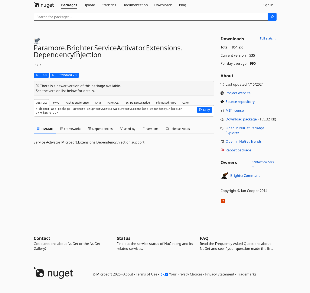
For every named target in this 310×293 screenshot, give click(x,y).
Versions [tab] (152, 129)
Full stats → (268, 38)
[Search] (272, 17)
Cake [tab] (185, 102)
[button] (204, 110)
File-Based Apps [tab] (166, 102)
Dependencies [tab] (102, 129)
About (128, 274)
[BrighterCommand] (225, 176)
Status (123, 238)
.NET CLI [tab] (41, 102)
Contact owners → (263, 164)
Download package (241, 119)
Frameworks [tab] (72, 129)
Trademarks (247, 274)
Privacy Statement (219, 274)
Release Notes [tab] (179, 129)
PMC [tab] (56, 102)
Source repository (240, 101)
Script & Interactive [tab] (138, 102)
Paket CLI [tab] (113, 102)
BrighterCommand (245, 175)
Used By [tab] (129, 129)
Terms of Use (146, 274)
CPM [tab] (98, 102)
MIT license (235, 110)
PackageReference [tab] (77, 102)
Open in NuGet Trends (244, 141)
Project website (238, 93)
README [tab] (46, 129)
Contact (42, 238)
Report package (238, 150)
